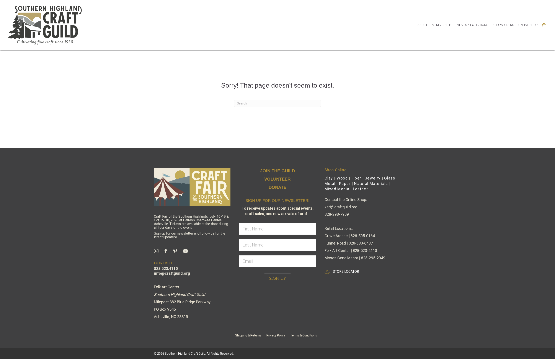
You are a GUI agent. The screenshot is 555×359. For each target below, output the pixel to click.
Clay (329, 178)
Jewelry (372, 178)
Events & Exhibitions (471, 25)
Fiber (356, 178)
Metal (330, 183)
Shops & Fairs (503, 25)
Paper (345, 183)
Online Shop (528, 25)
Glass (389, 178)
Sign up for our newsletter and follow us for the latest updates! (189, 235)
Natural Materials (371, 183)
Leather (360, 189)
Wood (342, 178)
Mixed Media (337, 189)
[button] (277, 278)
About (423, 25)
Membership (441, 25)
